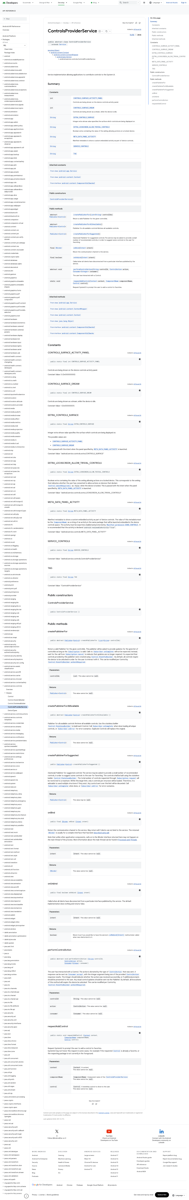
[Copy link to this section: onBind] (57, 813)
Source (34, 1166)
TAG (75, 154)
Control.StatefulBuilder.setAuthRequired (66, 662)
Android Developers (54, 23)
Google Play (77, 3)
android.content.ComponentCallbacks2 (78, 183)
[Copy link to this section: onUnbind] (59, 884)
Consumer (76, 271)
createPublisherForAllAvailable (87, 224)
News (34, 1169)
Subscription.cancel (75, 654)
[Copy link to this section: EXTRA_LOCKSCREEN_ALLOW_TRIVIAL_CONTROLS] (104, 463)
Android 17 (114, 1155)
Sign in (183, 3)
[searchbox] (15, 19)
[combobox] (129, 3)
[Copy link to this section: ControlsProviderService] (75, 603)
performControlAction (83, 269)
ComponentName (112, 281)
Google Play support (170, 1162)
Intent (83, 248)
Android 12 (114, 1173)
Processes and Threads (127, 840)
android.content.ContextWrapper (66, 55)
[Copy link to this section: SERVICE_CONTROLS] (72, 541)
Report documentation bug (172, 1159)
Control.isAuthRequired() (59, 486)
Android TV (88, 1169)
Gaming (61, 1155)
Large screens (89, 1155)
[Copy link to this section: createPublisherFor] (69, 631)
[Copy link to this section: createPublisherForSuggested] (80, 755)
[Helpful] (136, 23)
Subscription (74, 652)
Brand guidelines (53, 1195)
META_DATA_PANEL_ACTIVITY (85, 137)
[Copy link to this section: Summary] (62, 84)
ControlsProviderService (60, 199)
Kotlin (132, 35)
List (92, 215)
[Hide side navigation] (26, 1196)
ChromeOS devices (91, 1162)
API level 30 (137, 29)
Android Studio (172, 3)
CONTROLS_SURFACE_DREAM (84, 108)
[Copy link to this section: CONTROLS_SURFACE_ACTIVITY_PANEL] (91, 353)
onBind (76, 248)
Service (62, 44)
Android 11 (114, 1176)
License (42, 1195)
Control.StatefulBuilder (102, 657)
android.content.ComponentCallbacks (78, 333)
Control (62, 217)
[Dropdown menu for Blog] (99, 2)
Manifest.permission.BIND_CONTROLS (122, 525)
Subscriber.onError (66, 729)
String (53, 117)
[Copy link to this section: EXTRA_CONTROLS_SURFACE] (81, 415)
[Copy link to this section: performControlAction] (73, 950)
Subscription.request (126, 778)
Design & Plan (44, 3)
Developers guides (143, 1161)
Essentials (27, 3)
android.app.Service (64, 57)
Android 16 (114, 1159)
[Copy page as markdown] (106, 31)
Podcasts (35, 1176)
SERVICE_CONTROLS (81, 146)
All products (112, 1185)
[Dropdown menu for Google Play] (85, 2)
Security (35, 1162)
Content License (104, 1113)
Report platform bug (170, 1155)
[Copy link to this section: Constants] (63, 345)
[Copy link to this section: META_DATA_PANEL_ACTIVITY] (82, 502)
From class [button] (63, 171)
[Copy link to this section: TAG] (54, 568)
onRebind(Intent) (116, 935)
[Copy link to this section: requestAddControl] (70, 1026)
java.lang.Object (53, 50)
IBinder (58, 248)
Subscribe (162, 1195)
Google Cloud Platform (95, 1185)
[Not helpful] (139, 23)
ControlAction (116, 269)
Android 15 (114, 1162)
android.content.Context (60, 53)
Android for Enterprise (39, 1159)
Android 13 (114, 1169)
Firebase (80, 1185)
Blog (95, 3)
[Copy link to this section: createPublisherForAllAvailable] (81, 706)
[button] (14, 39)
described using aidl (101, 833)
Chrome (69, 1185)
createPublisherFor (82, 215)
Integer (84, 271)
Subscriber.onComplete (104, 652)
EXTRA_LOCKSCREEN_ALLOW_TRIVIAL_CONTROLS (91, 127)
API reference (9, 11)
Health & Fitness (63, 1162)
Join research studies (170, 1166)
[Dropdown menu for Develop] (67, 2)
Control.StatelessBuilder (59, 726)
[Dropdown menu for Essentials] (34, 2)
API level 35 (137, 353)
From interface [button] (72, 183)
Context (93, 281)
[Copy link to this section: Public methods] (69, 624)
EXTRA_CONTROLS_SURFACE (84, 117)
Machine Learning (64, 1159)
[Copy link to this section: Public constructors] (75, 595)
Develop (61, 3)
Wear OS (87, 1159)
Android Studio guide (144, 1157)
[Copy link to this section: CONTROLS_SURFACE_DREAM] (81, 384)
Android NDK (141, 1171)
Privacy (60, 1169)
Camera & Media (64, 1166)
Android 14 (114, 1166)
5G (59, 1173)
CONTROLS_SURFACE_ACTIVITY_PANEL (88, 98)
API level (5, 42)
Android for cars (90, 1166)
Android (35, 1155)
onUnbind (77, 257)
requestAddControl (81, 281)
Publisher (54, 217)
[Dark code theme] (139, 359)
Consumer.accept (75, 974)
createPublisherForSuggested (86, 234)
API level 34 (137, 463)
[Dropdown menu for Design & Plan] (52, 2)
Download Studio (143, 1168)
